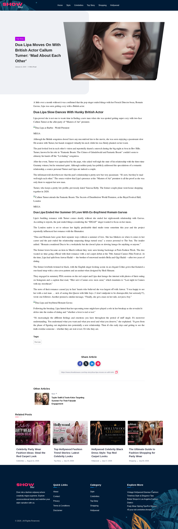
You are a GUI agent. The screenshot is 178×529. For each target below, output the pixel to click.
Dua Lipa (37, 342)
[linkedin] (92, 363)
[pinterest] (98, 363)
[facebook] (80, 363)
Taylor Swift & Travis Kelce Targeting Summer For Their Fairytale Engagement (68, 401)
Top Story (20, 39)
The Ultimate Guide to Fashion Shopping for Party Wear (142, 453)
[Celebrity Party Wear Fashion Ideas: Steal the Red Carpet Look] (32, 433)
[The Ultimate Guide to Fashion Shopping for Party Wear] (145, 433)
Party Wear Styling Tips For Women (142, 506)
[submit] (116, 372)
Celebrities (20, 461)
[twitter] (86, 363)
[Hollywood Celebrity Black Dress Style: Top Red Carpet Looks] (107, 433)
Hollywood (95, 461)
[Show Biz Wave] (12, 5)
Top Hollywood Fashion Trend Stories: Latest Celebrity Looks (68, 453)
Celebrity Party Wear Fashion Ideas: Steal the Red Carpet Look (30, 453)
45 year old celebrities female (139, 510)
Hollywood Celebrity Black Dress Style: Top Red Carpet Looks (107, 453)
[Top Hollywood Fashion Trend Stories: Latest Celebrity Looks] (70, 433)
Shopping (132, 461)
